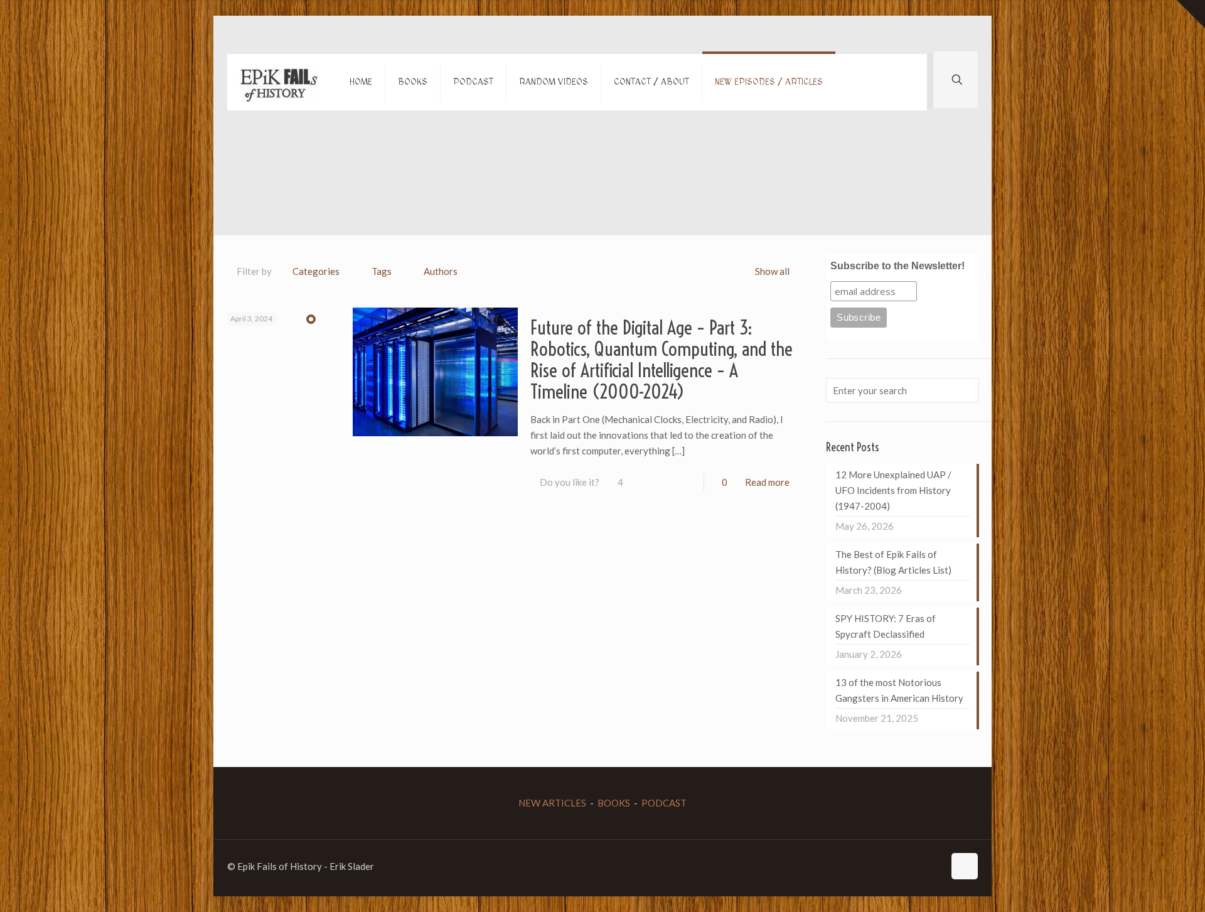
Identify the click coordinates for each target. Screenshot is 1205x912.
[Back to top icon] (964, 866)
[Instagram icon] (921, 866)
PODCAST (664, 802)
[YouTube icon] (908, 866)
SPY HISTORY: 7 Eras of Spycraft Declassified (885, 626)
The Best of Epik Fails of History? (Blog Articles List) (893, 562)
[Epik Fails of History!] (279, 82)
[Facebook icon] (881, 866)
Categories (316, 271)
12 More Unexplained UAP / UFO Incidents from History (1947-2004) (893, 490)
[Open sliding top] (1191, 14)
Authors (441, 271)
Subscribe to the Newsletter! (897, 265)
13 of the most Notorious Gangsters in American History (899, 690)
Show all (772, 271)
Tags (382, 271)
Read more (767, 482)
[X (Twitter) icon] (894, 866)
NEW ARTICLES (552, 802)
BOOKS (613, 802)
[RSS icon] (934, 866)
